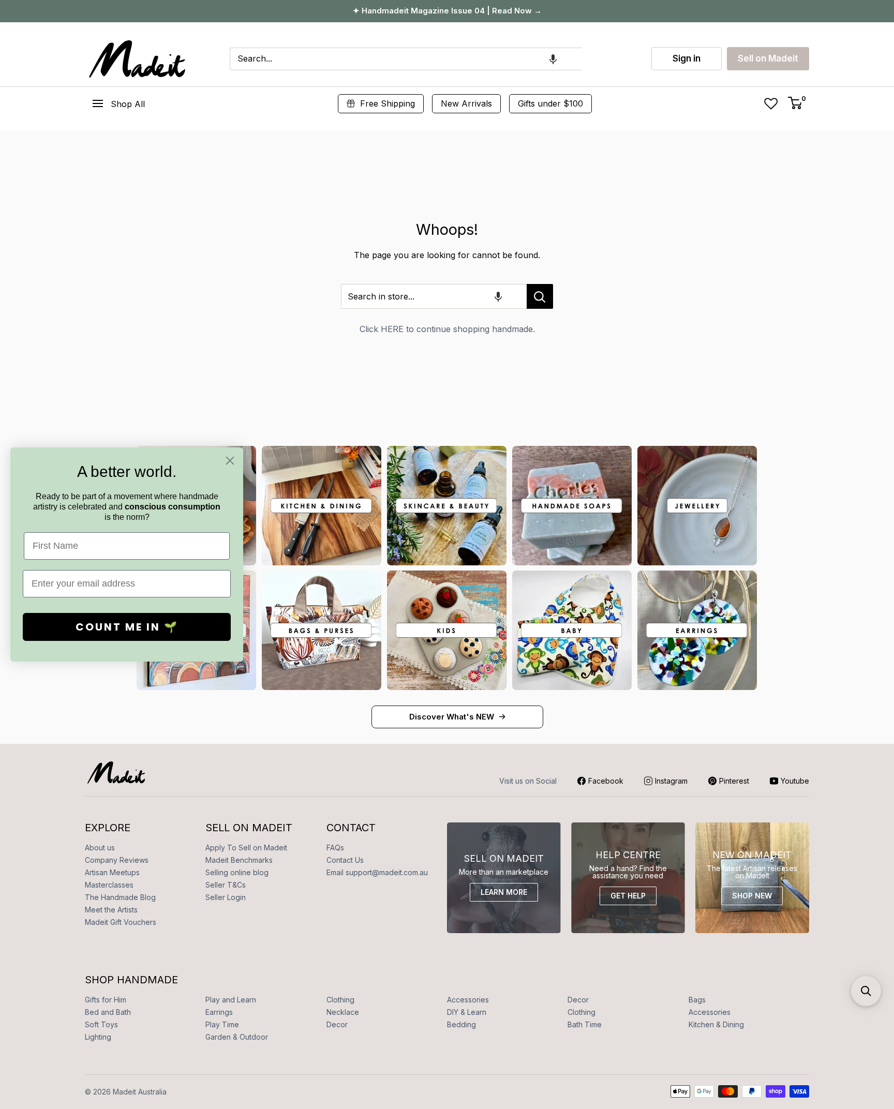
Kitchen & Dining (716, 1024)
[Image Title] (321, 505)
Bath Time (585, 1024)
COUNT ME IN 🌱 (127, 627)
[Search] (594, 59)
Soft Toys (101, 1024)
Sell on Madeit (768, 58)
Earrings (219, 1012)
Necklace (342, 1012)
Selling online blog (237, 872)
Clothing (340, 999)
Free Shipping (387, 103)
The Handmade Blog (120, 897)
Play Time (222, 1024)
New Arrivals (466, 103)
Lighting (98, 1036)
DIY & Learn (466, 1012)
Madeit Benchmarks (239, 860)
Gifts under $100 (550, 103)
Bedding (461, 1024)
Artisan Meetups (112, 872)
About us (100, 847)
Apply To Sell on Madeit (246, 847)
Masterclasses (109, 884)
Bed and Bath (108, 1012)
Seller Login (225, 897)
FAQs (335, 847)
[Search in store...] (540, 296)
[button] (553, 59)
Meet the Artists (111, 909)
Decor (578, 999)
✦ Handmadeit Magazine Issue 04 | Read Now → (447, 11)
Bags (697, 999)
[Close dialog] (230, 461)
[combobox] (406, 59)
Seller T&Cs (225, 884)
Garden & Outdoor (236, 1036)
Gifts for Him (105, 999)
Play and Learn (230, 999)
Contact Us (345, 860)
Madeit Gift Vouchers (120, 922)
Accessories (468, 999)
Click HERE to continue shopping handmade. (447, 329)
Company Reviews (116, 860)
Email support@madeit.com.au (377, 872)
